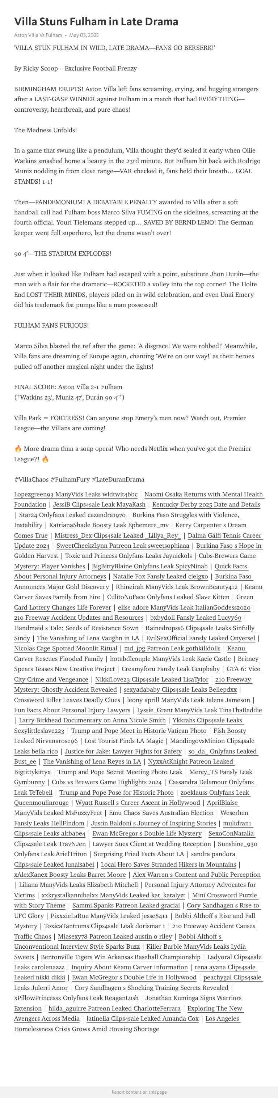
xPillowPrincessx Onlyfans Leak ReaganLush (76, 998)
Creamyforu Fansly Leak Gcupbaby (171, 669)
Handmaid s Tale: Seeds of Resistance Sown (76, 628)
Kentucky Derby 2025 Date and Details (206, 504)
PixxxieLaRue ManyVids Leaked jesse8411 (109, 916)
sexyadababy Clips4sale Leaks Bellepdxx (180, 689)
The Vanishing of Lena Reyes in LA (92, 761)
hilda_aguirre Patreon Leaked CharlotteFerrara (115, 1008)
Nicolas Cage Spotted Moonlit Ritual (65, 648)
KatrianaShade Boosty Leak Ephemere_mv (109, 525)
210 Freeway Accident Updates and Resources (78, 617)
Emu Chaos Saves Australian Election (161, 813)
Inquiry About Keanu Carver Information (129, 967)
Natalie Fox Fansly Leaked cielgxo (160, 576)
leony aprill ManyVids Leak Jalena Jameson (188, 700)
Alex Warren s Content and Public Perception (197, 875)
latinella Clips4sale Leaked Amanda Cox (143, 1018)
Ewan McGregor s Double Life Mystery (147, 833)
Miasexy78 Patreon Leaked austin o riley (115, 936)
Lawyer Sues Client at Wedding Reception (152, 844)
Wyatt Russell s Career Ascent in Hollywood (138, 803)
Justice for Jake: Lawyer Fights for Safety (123, 751)
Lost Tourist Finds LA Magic (124, 741)
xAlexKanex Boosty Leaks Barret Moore (70, 875)
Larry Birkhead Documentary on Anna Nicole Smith (92, 720)
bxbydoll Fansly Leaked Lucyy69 (195, 617)
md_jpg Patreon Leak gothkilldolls (172, 648)
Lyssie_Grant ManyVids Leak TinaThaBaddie (199, 710)
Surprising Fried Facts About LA (139, 854)
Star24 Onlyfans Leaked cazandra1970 (72, 515)
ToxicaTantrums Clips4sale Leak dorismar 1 (104, 926)
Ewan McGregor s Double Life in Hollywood (134, 977)
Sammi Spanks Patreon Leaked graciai (126, 905)
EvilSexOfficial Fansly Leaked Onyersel (200, 638)
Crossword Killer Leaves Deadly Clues (67, 700)
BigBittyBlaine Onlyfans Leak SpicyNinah (150, 566)
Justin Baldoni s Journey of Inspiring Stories (153, 823)
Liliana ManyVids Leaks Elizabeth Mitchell (78, 885)
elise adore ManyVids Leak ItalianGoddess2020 (184, 607)
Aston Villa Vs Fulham (38, 35)
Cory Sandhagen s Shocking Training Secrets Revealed (151, 988)
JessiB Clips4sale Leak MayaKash (99, 504)
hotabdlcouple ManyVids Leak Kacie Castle (170, 659)
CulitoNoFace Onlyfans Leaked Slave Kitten (168, 597)
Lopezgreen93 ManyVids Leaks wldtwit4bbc (76, 494)
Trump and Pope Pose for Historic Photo (116, 792)
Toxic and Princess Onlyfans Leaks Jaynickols (128, 556)
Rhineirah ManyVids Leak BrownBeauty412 (177, 587)
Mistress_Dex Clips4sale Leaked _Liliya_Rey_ (118, 535)
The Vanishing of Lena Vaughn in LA (88, 638)
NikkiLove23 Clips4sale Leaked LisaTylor (151, 679)
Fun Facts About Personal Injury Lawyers (72, 710)
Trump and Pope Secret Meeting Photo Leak (120, 772)
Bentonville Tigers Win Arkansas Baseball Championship (121, 957)
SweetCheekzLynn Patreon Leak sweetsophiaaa (122, 546)
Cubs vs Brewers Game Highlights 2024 (107, 782)
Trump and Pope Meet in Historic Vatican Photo (139, 731)
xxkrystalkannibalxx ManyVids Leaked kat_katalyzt (113, 895)
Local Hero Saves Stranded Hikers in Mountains (168, 864)
